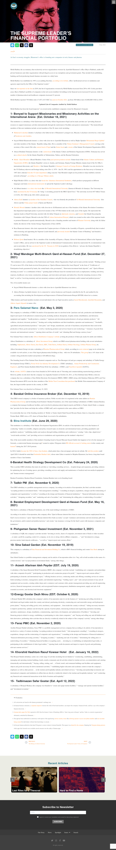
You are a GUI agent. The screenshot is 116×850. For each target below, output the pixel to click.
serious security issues (60, 718)
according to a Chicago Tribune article (40, 176)
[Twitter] (52, 840)
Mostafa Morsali (19, 207)
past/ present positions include (60, 159)
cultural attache (22, 155)
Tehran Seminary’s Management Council (80, 144)
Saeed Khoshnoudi (80, 300)
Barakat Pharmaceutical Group (54, 349)
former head (60, 147)
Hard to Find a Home (71, 790)
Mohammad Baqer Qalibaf (95, 140)
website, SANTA (20, 371)
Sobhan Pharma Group (88, 344)
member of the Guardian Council (41, 199)
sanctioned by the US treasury (27, 192)
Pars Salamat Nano (26, 308)
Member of (37, 166)
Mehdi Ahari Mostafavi (22, 159)
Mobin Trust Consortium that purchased (61, 381)
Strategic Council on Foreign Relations (69, 166)
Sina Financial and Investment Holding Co (46, 549)
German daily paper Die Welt (22, 712)
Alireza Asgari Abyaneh (18, 303)
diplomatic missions (68, 214)
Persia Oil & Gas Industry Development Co (45, 363)
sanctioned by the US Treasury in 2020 (45, 246)
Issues (66, 832)
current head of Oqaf (43, 147)
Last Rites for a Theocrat (26, 790)
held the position (93, 451)
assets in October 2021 (59, 100)
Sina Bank (93, 549)
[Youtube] (64, 840)
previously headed (64, 231)
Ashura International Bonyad (58, 217)
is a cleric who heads (34, 188)
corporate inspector (36, 705)
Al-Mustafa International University (88, 199)
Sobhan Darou (62, 344)
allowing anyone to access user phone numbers (82, 718)
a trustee (70, 147)
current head (47, 152)
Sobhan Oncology (74, 344)
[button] (113, 2)
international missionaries (36, 184)
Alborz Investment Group (44, 341)
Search (76, 832)
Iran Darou (39, 344)
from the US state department (37, 173)
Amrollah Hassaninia (95, 300)
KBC (45, 344)
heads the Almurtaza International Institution (56, 180)
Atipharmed (21, 344)
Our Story (41, 832)
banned (12, 446)
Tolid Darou (52, 344)
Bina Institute (22, 421)
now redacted (84, 349)
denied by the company (77, 725)
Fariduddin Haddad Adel (42, 454)
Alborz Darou (30, 344)
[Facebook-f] (60, 840)
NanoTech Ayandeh (75, 367)
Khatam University (84, 220)
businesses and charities (23, 136)
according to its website (60, 81)
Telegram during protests (98, 725)
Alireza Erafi (18, 199)
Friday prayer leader (31, 203)
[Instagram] (56, 840)
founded (81, 214)
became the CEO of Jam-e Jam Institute (34, 451)
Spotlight (58, 832)
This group (84, 352)
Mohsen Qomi (18, 239)
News (50, 832)
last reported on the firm (25, 88)
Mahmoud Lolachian (21, 133)
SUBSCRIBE (58, 821)
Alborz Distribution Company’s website (46, 337)
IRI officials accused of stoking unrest (78, 443)
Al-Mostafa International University (56, 188)
